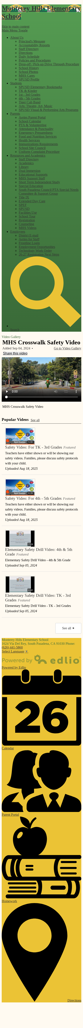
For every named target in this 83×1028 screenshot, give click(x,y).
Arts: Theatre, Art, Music (35, 106)
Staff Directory (29, 49)
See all (35, 420)
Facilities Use (28, 212)
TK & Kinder (28, 91)
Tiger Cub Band (29, 102)
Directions (26, 53)
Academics (26, 163)
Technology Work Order (35, 250)
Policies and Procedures (35, 60)
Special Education (31, 186)
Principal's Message (32, 41)
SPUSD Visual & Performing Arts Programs (48, 110)
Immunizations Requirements (38, 144)
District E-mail (28, 235)
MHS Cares (27, 75)
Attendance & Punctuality (36, 129)
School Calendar (30, 121)
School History (29, 68)
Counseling (26, 224)
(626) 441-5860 (12, 647)
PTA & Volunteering (32, 125)
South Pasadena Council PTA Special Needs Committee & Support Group (49, 191)
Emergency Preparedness (36, 132)
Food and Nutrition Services (38, 136)
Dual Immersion (29, 170)
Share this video (15, 353)
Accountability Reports (34, 45)
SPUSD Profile (29, 79)
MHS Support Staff (32, 178)
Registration (27, 220)
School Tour (27, 216)
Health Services (29, 140)
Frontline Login (29, 243)
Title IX (24, 197)
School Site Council (32, 148)
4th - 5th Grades (29, 98)
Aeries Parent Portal (32, 117)
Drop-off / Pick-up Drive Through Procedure (49, 64)
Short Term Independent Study (39, 182)
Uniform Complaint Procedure (39, 151)
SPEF (23, 205)
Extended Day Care (32, 201)
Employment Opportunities (37, 247)
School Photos (28, 72)
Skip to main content (15, 26)
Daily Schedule (29, 56)
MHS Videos (27, 228)
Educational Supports (33, 174)
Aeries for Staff (29, 239)
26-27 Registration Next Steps (39, 254)
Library (24, 167)
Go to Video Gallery (67, 348)
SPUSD (24, 209)
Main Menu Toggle (15, 30)
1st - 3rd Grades (29, 94)
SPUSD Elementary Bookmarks (40, 87)
